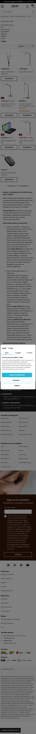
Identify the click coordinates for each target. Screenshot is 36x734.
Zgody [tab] (6, 353)
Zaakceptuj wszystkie (17, 375)
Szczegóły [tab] (18, 353)
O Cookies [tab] (29, 353)
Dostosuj (16, 380)
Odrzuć (17, 386)
